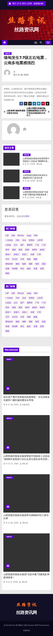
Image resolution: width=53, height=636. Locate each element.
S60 (35, 235)
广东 (37, 245)
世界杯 (31, 240)
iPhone (21, 235)
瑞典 (24, 264)
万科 (17, 240)
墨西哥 (29, 245)
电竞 (37, 264)
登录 (27, 216)
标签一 (8, 254)
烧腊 (35, 259)
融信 (29, 268)
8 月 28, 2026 (12, 404)
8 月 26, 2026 (29, 181)
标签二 (25, 254)
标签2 (34, 249)
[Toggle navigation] (35, 42)
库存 (7, 249)
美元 (22, 268)
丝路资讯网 (26, 30)
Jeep (29, 235)
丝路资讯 (26, 404)
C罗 (7, 235)
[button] (41, 42)
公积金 (8, 245)
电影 (30, 264)
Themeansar (43, 625)
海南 (29, 259)
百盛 (7, 268)
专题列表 (26, 630)
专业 (24, 240)
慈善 (20, 249)
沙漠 (22, 259)
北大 (15, 245)
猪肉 (17, 264)
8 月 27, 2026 (29, 164)
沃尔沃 (14, 259)
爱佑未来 (9, 264)
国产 (22, 245)
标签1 (27, 249)
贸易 (42, 268)
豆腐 (35, 268)
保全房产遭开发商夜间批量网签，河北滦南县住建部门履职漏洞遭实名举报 (26, 399)
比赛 (32, 254)
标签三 (16, 254)
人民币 (40, 240)
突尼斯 (14, 268)
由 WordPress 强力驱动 (13, 625)
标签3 (42, 249)
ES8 (13, 235)
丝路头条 (7, 53)
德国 (14, 249)
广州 (44, 245)
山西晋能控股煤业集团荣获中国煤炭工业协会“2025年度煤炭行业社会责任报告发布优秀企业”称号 (26, 459)
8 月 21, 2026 (28, 197)
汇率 (39, 254)
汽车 (7, 259)
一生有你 (9, 240)
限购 (7, 273)
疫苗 (44, 264)
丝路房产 (9, 359)
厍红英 (39, 164)
